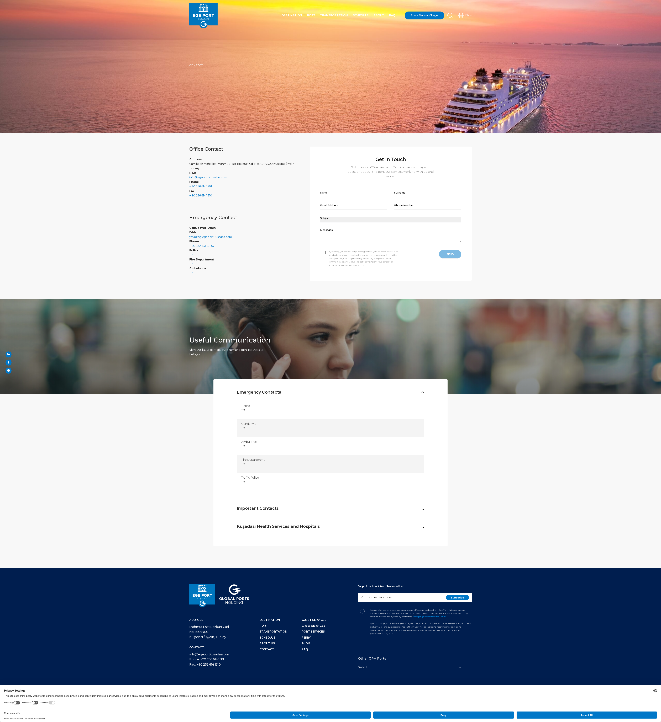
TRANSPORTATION (273, 631)
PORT (264, 625)
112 (191, 255)
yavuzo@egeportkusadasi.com (210, 237)
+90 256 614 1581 (212, 659)
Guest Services (314, 620)
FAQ (392, 15)
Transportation (334, 15)
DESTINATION (270, 620)
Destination (292, 15)
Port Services (313, 631)
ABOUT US (267, 643)
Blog (306, 643)
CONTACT (267, 649)
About (379, 15)
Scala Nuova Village (424, 15)
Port (311, 15)
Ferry (306, 637)
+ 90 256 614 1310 (200, 195)
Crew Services (313, 625)
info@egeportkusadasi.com (208, 177)
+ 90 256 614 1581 (200, 186)
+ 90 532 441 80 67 (201, 246)
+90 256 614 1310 (209, 664)
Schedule (361, 15)
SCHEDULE (267, 637)
